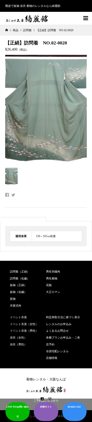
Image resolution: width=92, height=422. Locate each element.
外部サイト (46, 406)
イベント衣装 (18, 317)
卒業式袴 (15, 305)
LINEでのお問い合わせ (17, 411)
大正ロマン (53, 292)
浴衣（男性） (18, 344)
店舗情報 (51, 358)
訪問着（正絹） (20, 271)
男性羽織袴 (53, 271)
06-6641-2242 (74, 406)
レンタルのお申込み (58, 324)
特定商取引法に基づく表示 (63, 317)
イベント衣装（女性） (24, 324)
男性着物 (51, 278)
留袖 (13, 298)
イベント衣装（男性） (24, 330)
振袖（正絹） (18, 285)
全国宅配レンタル (57, 351)
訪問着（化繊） (20, 278)
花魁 (49, 285)
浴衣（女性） (18, 337)
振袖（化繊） (18, 292)
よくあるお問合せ (57, 330)
